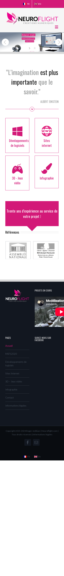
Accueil (9, 345)
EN (39, 4)
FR (28, 4)
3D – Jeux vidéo (13, 381)
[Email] (36, 442)
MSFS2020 (11, 353)
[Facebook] (27, 442)
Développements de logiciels (15, 363)
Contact (9, 397)
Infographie (11, 389)
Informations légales (15, 405)
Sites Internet (12, 373)
